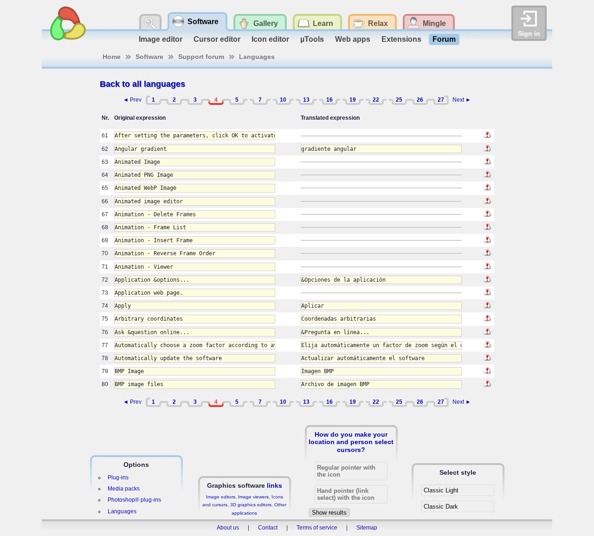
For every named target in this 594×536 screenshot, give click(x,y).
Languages (257, 56)
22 (376, 100)
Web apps (352, 39)
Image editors (220, 496)
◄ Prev (132, 100)
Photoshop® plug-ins (134, 500)
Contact (268, 527)
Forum (444, 39)
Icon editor (270, 39)
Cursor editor (217, 39)
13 (306, 100)
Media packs (124, 488)
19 (352, 100)
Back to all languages (142, 84)
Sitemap (366, 527)
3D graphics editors (250, 504)
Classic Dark (441, 506)
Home (112, 56)
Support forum (201, 56)
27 (441, 100)
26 (420, 100)
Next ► (461, 100)
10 (283, 100)
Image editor (160, 39)
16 (329, 100)
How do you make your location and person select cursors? (351, 442)
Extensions (401, 39)
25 (399, 100)
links (274, 485)
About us (228, 527)
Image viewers (253, 496)
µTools (312, 39)
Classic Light (441, 490)
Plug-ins (118, 477)
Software (149, 56)
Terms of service (317, 527)
